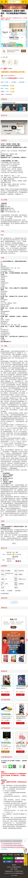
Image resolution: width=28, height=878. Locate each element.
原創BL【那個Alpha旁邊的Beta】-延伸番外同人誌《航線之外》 (21, 746)
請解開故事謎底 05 (20, 688)
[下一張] (26, 107)
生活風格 (13, 82)
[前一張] (2, 107)
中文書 (6, 82)
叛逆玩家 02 (4, 688)
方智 (7, 91)
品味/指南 (21, 82)
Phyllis (7, 88)
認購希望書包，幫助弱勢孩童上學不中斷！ (13, 72)
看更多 (23, 50)
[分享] (25, 860)
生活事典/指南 (5, 85)
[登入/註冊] (23, 2)
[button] (1, 2)
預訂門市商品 (4, 849)
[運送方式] (25, 863)
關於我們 (5, 854)
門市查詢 (10, 854)
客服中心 (23, 854)
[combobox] (13, 2)
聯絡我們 (14, 864)
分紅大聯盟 (17, 854)
